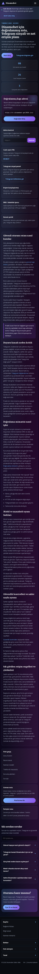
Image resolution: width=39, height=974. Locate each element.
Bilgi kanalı (7, 931)
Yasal (5, 955)
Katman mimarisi (9, 936)
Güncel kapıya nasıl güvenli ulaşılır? (16, 845)
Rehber (6, 943)
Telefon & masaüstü (10, 769)
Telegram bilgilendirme (20, 373)
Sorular (6, 779)
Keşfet (5, 922)
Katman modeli (8, 765)
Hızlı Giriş (7, 55)
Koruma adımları (9, 774)
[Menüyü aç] (35, 3)
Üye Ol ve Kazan (11, 907)
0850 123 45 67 (8, 815)
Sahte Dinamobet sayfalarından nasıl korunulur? (17, 879)
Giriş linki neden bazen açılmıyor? (16, 862)
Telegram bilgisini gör (24, 55)
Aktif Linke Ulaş (9, 16)
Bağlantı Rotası (8, 926)
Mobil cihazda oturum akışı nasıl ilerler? (15, 870)
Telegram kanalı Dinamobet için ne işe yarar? (18, 853)
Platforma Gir (19, 800)
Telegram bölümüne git (14, 179)
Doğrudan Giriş (19, 119)
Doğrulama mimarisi (10, 466)
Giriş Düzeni (7, 756)
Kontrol (31, 140)
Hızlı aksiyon (8, 949)
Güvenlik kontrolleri (10, 640)
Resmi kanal (7, 760)
